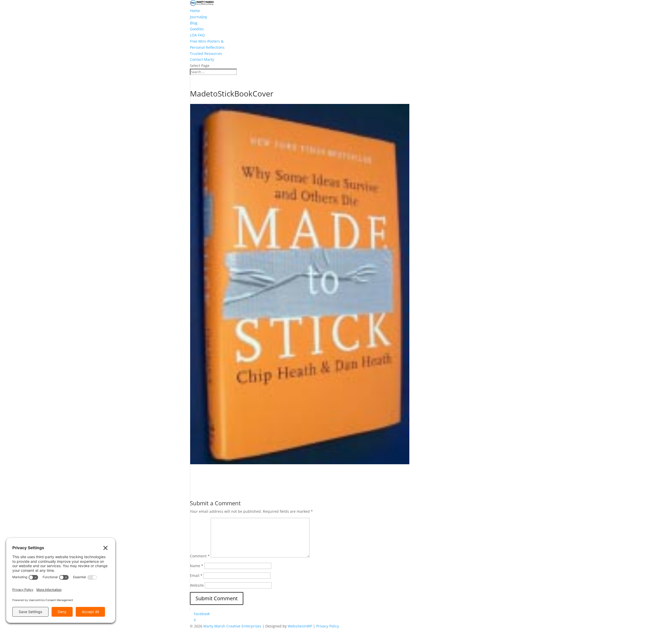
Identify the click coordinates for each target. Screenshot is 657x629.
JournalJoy (198, 16)
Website (197, 585)
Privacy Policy (327, 626)
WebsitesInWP (300, 626)
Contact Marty (202, 59)
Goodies (197, 28)
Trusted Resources (206, 53)
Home (195, 10)
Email (196, 575)
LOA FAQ (197, 35)
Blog (193, 23)
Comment (200, 556)
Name (196, 565)
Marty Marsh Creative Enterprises (232, 626)
